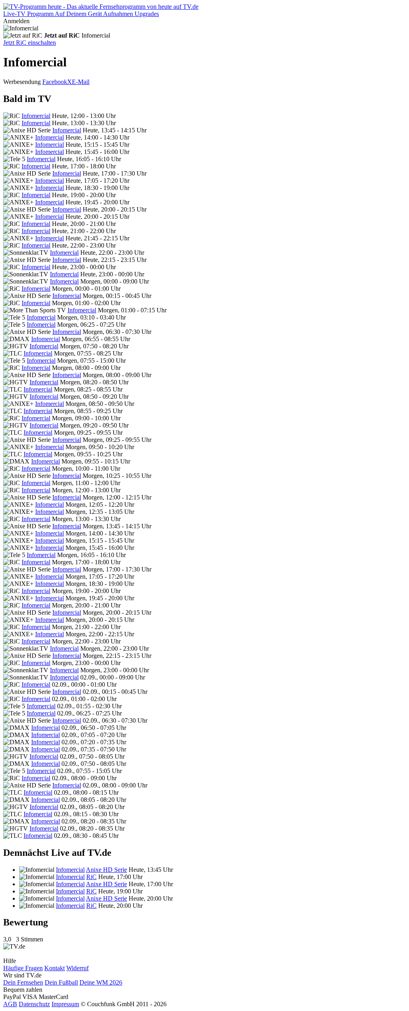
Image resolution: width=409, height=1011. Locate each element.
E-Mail (80, 81)
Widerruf (77, 968)
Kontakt (54, 968)
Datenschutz (34, 1004)
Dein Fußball (61, 982)
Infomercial (36, 115)
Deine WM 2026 (100, 982)
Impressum (65, 1004)
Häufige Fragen (23, 968)
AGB (10, 1004)
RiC (91, 876)
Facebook (54, 81)
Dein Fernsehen (23, 982)
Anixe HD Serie (106, 869)
